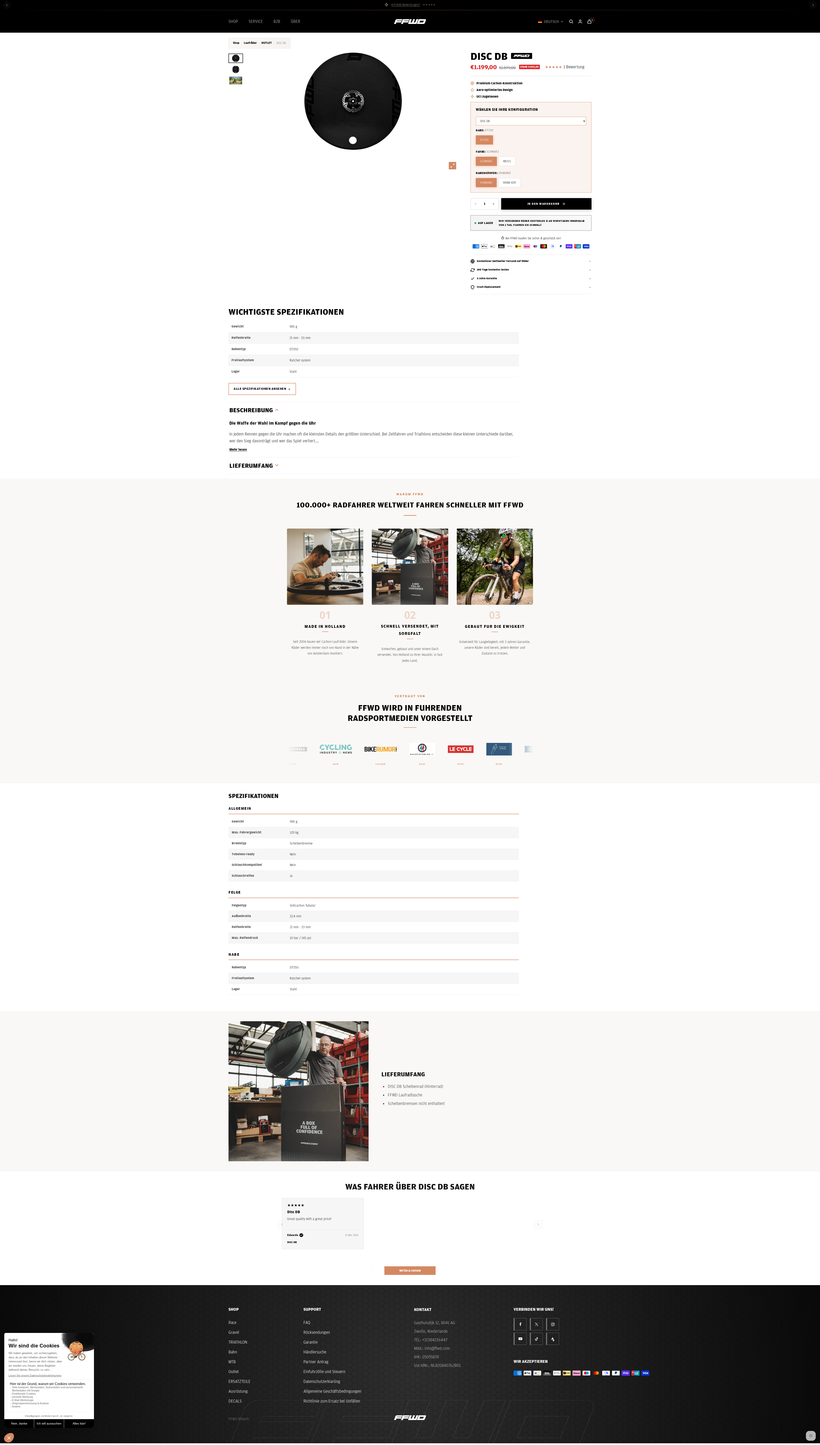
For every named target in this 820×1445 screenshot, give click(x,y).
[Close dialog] (486, 680)
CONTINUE (451, 741)
